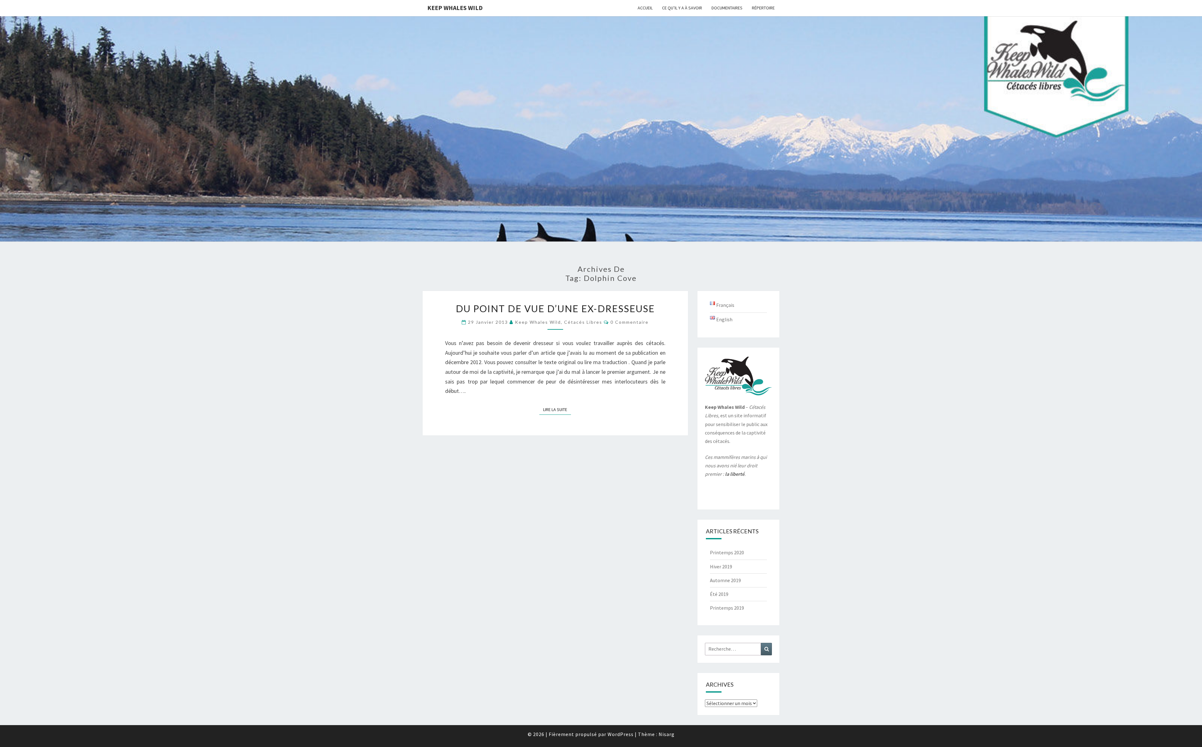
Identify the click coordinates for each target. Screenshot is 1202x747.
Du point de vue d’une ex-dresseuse (555, 308)
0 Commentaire (629, 322)
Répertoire (763, 8)
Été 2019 (719, 594)
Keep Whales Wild (455, 8)
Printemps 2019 (727, 608)
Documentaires (726, 8)
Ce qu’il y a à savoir (682, 8)
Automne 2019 (725, 580)
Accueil (645, 8)
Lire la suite (557, 409)
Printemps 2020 (727, 552)
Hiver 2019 (721, 566)
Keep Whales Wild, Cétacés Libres (558, 322)
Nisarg (667, 734)
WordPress (621, 734)
